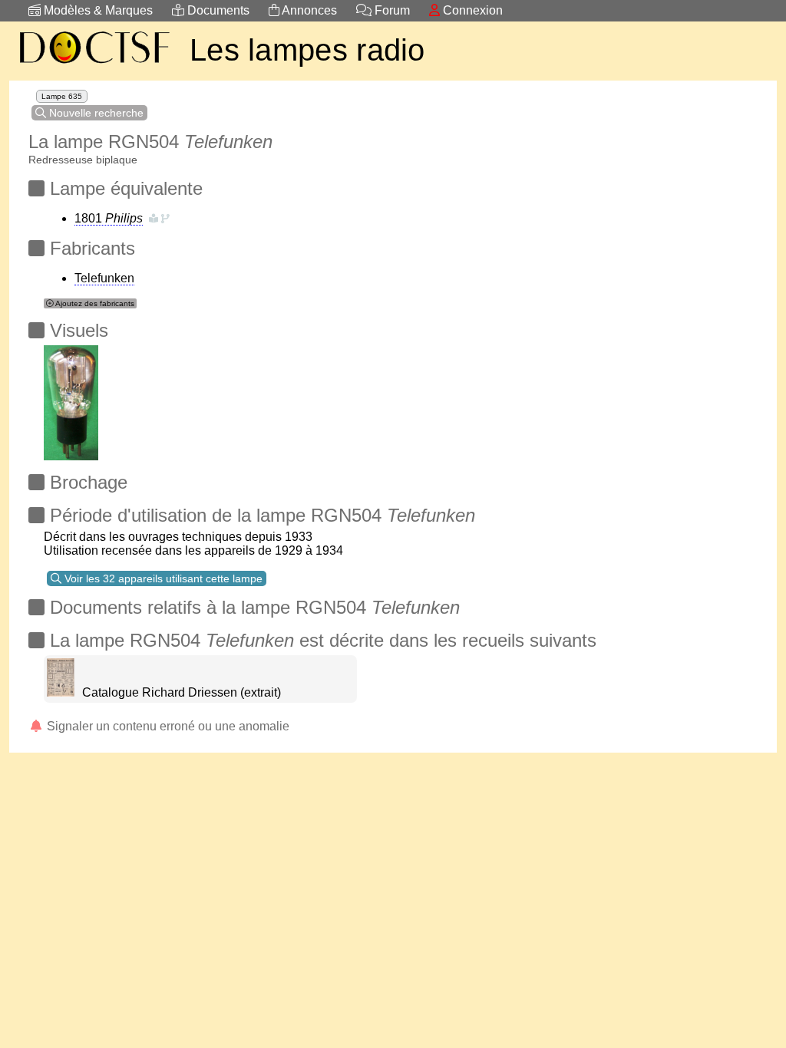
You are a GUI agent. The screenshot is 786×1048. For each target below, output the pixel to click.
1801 (108, 218)
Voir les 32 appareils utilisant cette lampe (162, 578)
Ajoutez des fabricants (94, 303)
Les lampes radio (307, 50)
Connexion (471, 10)
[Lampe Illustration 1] (71, 398)
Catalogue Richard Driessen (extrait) (181, 692)
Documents (216, 10)
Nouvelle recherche (95, 113)
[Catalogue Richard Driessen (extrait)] (60, 692)
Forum (391, 10)
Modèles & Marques (97, 10)
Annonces (308, 10)
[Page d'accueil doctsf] (93, 65)
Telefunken (104, 278)
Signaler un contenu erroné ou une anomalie (166, 726)
